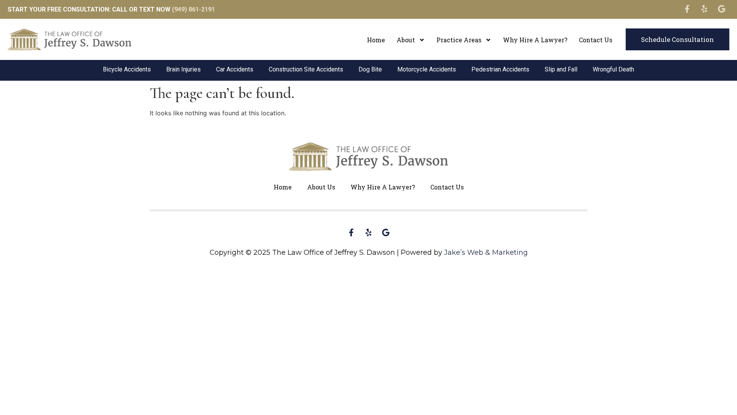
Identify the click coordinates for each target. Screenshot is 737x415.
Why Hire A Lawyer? (535, 40)
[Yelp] (704, 9)
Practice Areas (458, 40)
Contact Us (595, 40)
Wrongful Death (613, 69)
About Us (321, 187)
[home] (69, 40)
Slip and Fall (561, 69)
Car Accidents (234, 69)
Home (376, 40)
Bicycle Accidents (127, 69)
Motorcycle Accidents (426, 69)
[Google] (721, 9)
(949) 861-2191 (193, 9)
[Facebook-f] (687, 9)
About (406, 40)
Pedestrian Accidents (500, 69)
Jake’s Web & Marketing (486, 252)
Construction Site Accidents (306, 69)
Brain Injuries (183, 69)
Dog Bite (370, 69)
